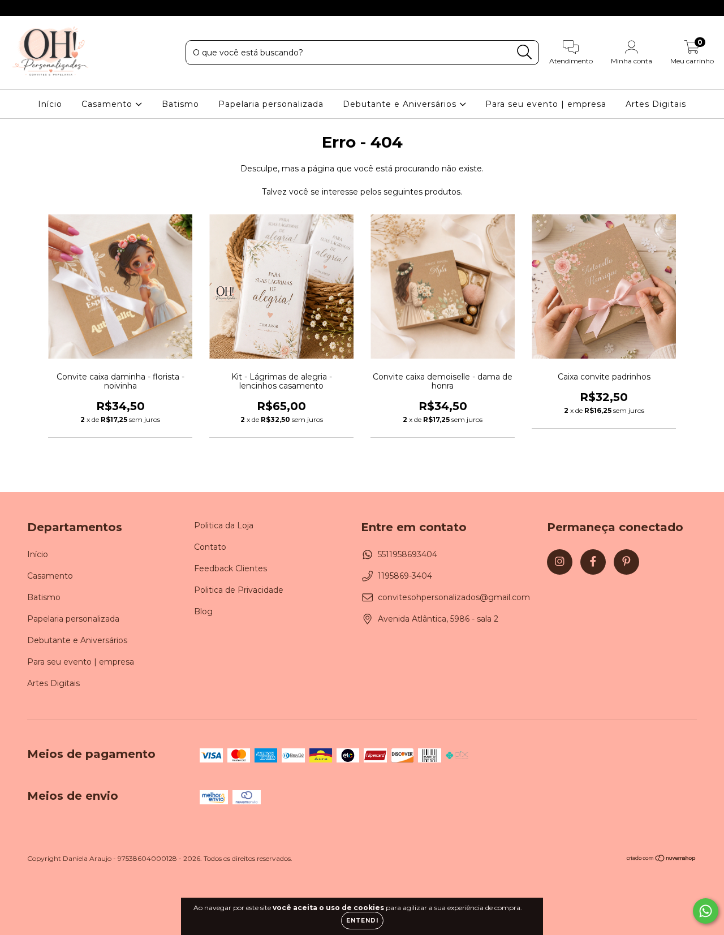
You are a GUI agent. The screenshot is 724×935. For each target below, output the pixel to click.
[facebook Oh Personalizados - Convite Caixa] (33, 8)
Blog (203, 611)
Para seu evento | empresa (545, 104)
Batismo (180, 104)
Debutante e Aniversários (401, 104)
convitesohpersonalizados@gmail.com (454, 597)
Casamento (108, 104)
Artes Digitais (656, 104)
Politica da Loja (223, 525)
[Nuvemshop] (661, 859)
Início (50, 104)
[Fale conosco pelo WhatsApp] (705, 911)
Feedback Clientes (230, 568)
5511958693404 (407, 554)
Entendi (362, 920)
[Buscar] (524, 52)
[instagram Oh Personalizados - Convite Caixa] (16, 8)
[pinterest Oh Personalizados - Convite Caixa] (50, 8)
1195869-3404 (405, 576)
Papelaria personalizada (271, 104)
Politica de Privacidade (238, 590)
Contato (210, 547)
